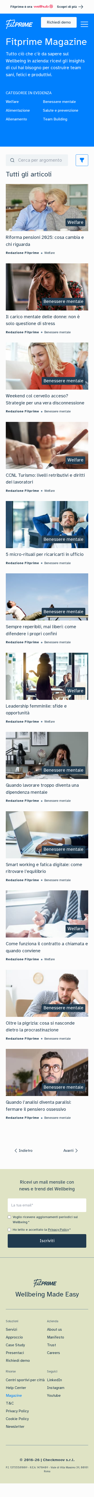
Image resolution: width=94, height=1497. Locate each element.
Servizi (11, 1329)
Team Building (55, 119)
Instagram (55, 1387)
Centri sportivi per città (25, 1380)
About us (54, 1329)
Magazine (14, 1395)
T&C (10, 1403)
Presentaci (15, 1352)
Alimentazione (18, 110)
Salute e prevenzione (60, 110)
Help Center (16, 1387)
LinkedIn (54, 1380)
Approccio (14, 1337)
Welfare (12, 101)
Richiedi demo (18, 1360)
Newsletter (15, 1426)
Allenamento (16, 119)
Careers (53, 1352)
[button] (59, 22)
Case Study (15, 1345)
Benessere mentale (59, 101)
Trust (51, 1345)
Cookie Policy (17, 1418)
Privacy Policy (58, 1230)
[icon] (82, 160)
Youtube (54, 1395)
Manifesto (55, 1337)
